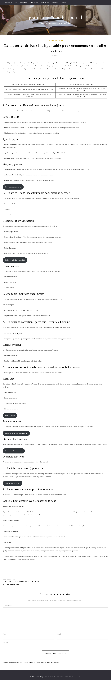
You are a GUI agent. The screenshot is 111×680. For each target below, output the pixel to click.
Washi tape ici (10, 415)
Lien (91, 84)
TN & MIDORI (45, 2)
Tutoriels (55, 2)
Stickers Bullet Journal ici (13, 451)
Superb (78, 677)
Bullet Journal (34, 2)
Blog (16, 2)
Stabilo (32, 94)
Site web (5, 643)
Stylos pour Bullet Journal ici (15, 260)
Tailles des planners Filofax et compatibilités (21, 582)
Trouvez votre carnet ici (13, 187)
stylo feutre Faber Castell (44, 89)
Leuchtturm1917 (41, 84)
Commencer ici (7, 2)
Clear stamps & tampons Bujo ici (16, 433)
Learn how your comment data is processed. (44, 662)
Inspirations (23, 2)
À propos (63, 2)
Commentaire (7, 606)
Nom (5, 634)
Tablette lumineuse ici (12, 483)
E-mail (59, 634)
